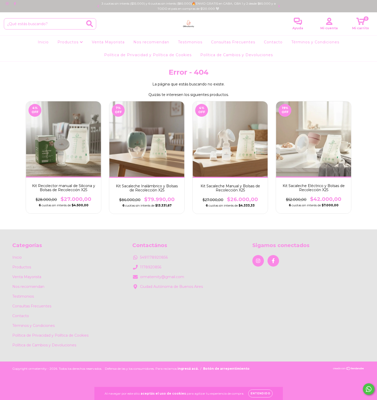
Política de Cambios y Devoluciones (236, 55)
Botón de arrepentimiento (226, 368)
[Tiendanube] (349, 369)
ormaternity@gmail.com (162, 277)
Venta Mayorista (108, 42)
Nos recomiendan (151, 42)
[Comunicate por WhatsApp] (368, 389)
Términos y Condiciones (315, 42)
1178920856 (150, 267)
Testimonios (190, 42)
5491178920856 (154, 257)
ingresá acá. (188, 368)
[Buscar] (90, 24)
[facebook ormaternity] (15, 3)
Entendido (260, 393)
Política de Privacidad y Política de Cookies (148, 55)
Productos (68, 42)
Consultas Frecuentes (233, 42)
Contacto (273, 42)
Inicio (43, 42)
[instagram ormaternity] (8, 3)
